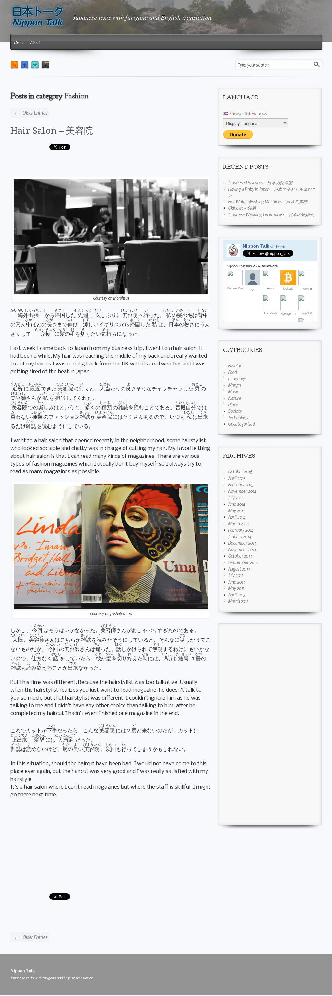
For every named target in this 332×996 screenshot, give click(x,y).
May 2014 (236, 510)
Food (232, 372)
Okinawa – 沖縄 (242, 208)
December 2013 (242, 543)
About (35, 42)
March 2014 (238, 523)
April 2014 (236, 517)
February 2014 (240, 530)
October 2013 (240, 556)
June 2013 (236, 582)
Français (258, 113)
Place (233, 404)
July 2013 (235, 575)
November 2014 (242, 491)
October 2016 (240, 471)
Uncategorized (241, 424)
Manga (234, 385)
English (235, 113)
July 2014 (235, 497)
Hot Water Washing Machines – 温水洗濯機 (267, 201)
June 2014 (236, 504)
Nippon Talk (22, 970)
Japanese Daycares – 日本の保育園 (260, 182)
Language (237, 378)
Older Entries (30, 112)
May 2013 (236, 588)
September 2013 (242, 562)
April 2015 (236, 478)
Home (18, 42)
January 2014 (239, 536)
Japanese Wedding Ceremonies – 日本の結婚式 (271, 214)
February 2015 (240, 484)
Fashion (235, 365)
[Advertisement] (111, 166)
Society (235, 411)
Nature (234, 398)
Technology (238, 417)
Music (233, 391)
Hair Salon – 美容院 (51, 130)
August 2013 (239, 569)
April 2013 (236, 594)
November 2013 (242, 549)
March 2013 (238, 601)
